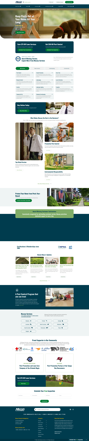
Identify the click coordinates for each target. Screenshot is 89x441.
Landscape (40, 424)
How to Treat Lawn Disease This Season (66, 260)
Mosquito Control (24, 82)
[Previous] (13, 349)
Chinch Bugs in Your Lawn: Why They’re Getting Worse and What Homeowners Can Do (22, 260)
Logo (62, 247)
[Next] (76, 349)
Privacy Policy (41, 434)
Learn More (21, 305)
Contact (39, 432)
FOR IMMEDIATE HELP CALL (44, 9)
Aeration (24, 89)
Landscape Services (48, 6)
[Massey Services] (18, 2)
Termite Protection (44, 75)
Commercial (37, 6)
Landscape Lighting (44, 89)
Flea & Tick (64, 75)
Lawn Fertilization (64, 82)
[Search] (35, 409)
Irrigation (59, 6)
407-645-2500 (18, 423)
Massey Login (57, 433)
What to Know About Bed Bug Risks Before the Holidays (52, 260)
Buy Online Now (69, 2)
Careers (39, 430)
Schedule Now (44, 401)
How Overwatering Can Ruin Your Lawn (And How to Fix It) (37, 260)
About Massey (70, 6)
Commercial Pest (24, 96)
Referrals (51, 2)
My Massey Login (60, 2)
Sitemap (39, 436)
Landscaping (52, 68)
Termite (27, 6)
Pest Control (17, 6)
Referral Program (58, 431)
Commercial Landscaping (44, 96)
